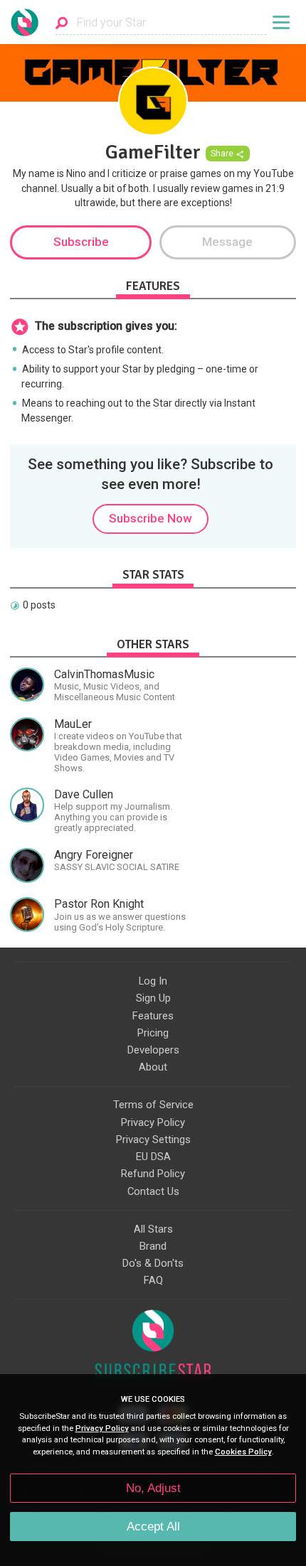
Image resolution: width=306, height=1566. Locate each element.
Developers (153, 1050)
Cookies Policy (243, 1452)
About (153, 1067)
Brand (153, 1246)
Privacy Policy (153, 1122)
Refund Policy (153, 1173)
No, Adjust (153, 1488)
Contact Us (153, 1191)
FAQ (153, 1280)
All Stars (153, 1229)
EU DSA (153, 1156)
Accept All (153, 1526)
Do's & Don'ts (153, 1263)
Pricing (153, 1032)
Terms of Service (153, 1104)
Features (153, 1015)
